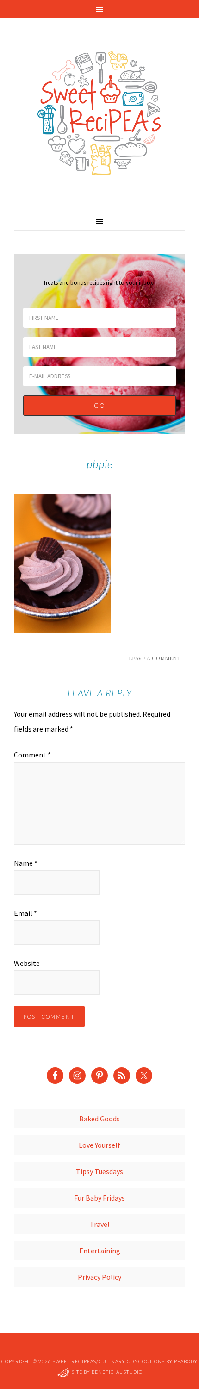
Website (27, 963)
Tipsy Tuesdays (99, 1171)
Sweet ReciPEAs (99, 113)
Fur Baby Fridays (99, 1197)
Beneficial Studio (117, 1372)
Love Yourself (99, 1145)
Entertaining (99, 1250)
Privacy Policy (99, 1277)
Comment (32, 754)
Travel (100, 1224)
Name (25, 863)
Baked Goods (99, 1118)
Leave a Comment (154, 658)
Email (25, 913)
